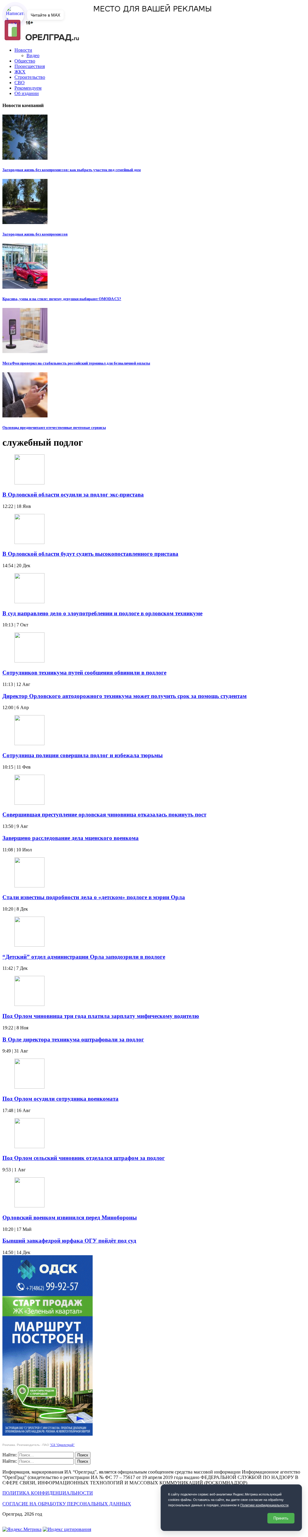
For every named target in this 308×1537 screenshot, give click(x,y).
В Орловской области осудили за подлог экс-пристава (73, 494)
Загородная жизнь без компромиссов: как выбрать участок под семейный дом (71, 170)
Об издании (26, 93)
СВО (19, 82)
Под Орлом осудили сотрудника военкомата (60, 1099)
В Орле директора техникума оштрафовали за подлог (73, 1039)
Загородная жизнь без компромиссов (35, 234)
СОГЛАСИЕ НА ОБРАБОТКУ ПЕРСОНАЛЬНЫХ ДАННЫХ (66, 1503)
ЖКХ (20, 71)
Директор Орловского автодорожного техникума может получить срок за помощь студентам (124, 696)
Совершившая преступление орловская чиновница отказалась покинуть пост (104, 814)
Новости (23, 50)
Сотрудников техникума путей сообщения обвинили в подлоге (84, 672)
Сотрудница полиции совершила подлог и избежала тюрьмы (82, 755)
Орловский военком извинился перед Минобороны (69, 1217)
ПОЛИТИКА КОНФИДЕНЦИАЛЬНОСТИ (47, 1493)
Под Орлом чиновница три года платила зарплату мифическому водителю (100, 1016)
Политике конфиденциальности (264, 1505)
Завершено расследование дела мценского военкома (70, 838)
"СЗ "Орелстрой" (62, 1444)
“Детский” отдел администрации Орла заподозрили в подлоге (83, 957)
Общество (24, 60)
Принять (280, 1518)
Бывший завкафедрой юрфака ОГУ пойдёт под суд (69, 1240)
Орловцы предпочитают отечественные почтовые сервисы (54, 427)
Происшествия (29, 66)
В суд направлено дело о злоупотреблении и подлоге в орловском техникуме (102, 613)
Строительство (29, 77)
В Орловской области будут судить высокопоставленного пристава (90, 554)
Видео (32, 55)
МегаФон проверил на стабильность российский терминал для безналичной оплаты (76, 363)
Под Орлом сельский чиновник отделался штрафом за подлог (83, 1158)
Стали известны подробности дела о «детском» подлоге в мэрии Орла (93, 897)
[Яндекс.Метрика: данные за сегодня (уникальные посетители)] (22, 1529)
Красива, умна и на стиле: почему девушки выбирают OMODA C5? (61, 299)
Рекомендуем (28, 88)
